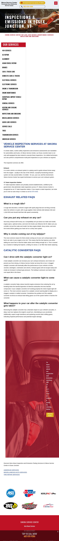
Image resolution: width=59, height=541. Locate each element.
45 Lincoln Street (18, 14)
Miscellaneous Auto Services (15, 472)
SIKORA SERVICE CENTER (13, 35)
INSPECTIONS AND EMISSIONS (29, 36)
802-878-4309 (28, 6)
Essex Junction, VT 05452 (29, 14)
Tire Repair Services (12, 474)
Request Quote (50, 414)
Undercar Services (11, 470)
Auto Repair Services (29, 526)
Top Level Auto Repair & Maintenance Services (37, 35)
